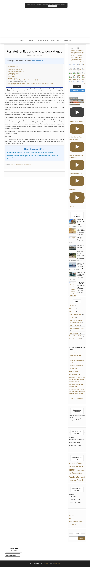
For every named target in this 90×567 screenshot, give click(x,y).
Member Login (56, 40)
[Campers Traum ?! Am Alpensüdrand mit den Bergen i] (79, 65)
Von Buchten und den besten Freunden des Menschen (81, 285)
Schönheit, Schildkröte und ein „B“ (16, 71)
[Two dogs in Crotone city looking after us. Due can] (70, 74)
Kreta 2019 (72, 308)
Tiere (70, 473)
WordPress (45, 563)
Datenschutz (42, 40)
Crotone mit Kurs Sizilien (81, 229)
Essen (80, 466)
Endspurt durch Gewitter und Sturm (81, 222)
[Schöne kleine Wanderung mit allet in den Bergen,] (75, 65)
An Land (79, 463)
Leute (77, 470)
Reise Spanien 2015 (75, 339)
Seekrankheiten (11, 76)
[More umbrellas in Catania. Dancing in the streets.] (79, 69)
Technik (80, 480)
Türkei (76, 466)
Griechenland (73, 463)
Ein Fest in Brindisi (80, 246)
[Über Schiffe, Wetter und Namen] (72, 274)
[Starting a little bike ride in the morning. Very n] (70, 78)
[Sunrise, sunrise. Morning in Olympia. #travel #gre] (83, 78)
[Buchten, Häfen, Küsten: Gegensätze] (72, 255)
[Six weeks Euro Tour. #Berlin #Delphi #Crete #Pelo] (79, 74)
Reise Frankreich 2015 (75, 314)
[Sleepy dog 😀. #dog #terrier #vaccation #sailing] (75, 82)
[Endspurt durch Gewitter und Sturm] (72, 221)
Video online (11, 68)
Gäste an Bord (11, 74)
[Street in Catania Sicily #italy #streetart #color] (83, 69)
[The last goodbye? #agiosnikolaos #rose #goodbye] (83, 82)
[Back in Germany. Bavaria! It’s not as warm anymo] (83, 74)
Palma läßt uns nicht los (13, 73)
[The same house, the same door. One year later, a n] (70, 82)
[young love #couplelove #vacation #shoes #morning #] (79, 82)
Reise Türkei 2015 (74, 325)
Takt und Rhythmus (12, 78)
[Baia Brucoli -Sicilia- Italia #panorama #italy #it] (75, 69)
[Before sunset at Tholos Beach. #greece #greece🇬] (79, 78)
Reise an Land (81, 470)
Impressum (67, 40)
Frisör (81, 477)
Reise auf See (77, 473)
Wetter (74, 480)
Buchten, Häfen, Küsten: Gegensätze (80, 256)
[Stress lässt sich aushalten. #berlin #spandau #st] (70, 65)
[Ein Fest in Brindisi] (72, 247)
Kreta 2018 (72, 311)
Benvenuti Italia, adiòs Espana (15, 69)
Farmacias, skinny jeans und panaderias (17, 85)
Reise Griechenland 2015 (76, 328)
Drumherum (72, 317)
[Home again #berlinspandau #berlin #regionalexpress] (75, 74)
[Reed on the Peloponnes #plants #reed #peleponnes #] (75, 78)
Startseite (23, 40)
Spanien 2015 (27, 164)
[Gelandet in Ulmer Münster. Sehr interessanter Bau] (83, 65)
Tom (41, 55)
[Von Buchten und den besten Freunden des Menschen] (72, 289)
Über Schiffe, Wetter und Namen (81, 273)
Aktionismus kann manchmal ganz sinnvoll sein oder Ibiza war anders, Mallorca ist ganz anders (30, 83)
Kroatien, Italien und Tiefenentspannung (81, 265)
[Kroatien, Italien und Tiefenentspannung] (72, 265)
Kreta (76, 476)
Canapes (71, 305)
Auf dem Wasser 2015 (17, 164)
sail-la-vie (45, 19)
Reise (31, 40)
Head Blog (57, 563)
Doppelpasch (79, 238)
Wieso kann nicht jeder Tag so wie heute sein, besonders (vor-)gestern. (25, 79)
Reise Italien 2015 (74, 333)
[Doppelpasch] (72, 238)
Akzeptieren (52, 6)
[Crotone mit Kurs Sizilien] (72, 231)
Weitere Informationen (41, 6)
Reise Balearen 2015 (37, 61)
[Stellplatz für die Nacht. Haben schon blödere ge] (70, 69)
